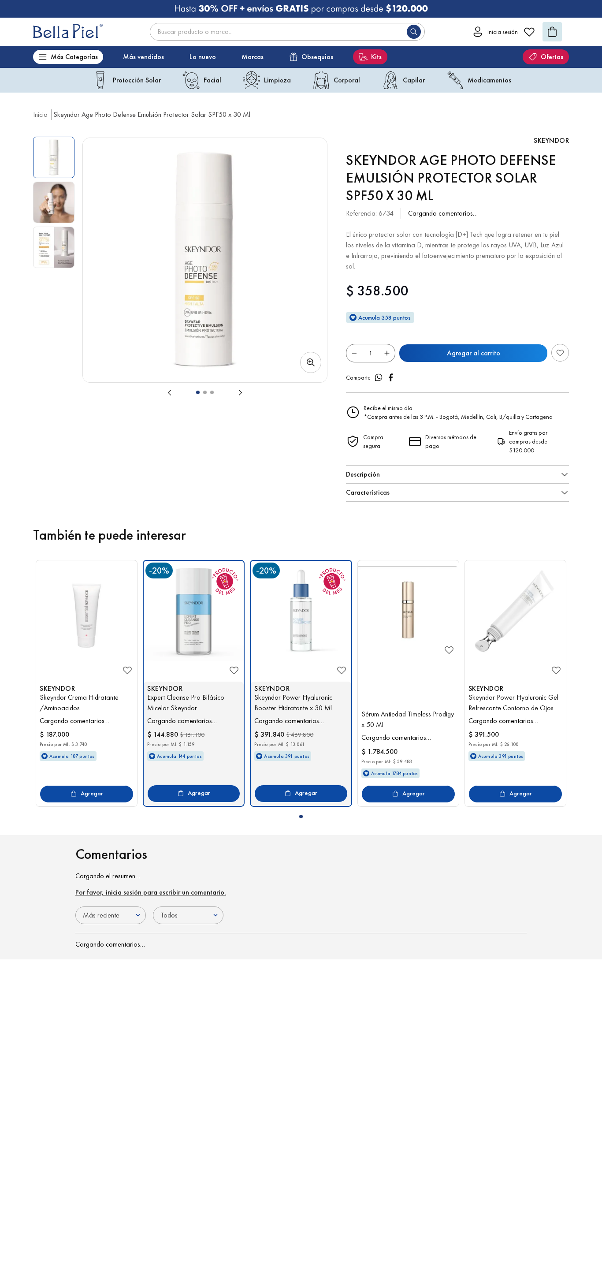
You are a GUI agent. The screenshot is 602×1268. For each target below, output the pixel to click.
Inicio (40, 114)
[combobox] (287, 32)
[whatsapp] (378, 377)
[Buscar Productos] (415, 31)
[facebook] (390, 377)
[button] (205, 260)
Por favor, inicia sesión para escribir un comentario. (150, 892)
